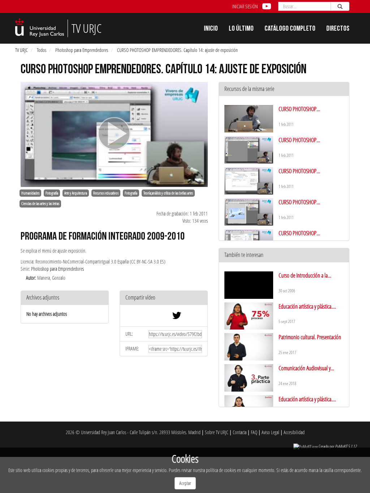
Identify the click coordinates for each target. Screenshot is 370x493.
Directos (337, 29)
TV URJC (21, 50)
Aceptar (185, 483)
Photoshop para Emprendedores (81, 50)
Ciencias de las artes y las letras (40, 203)
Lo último (241, 29)
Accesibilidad (294, 432)
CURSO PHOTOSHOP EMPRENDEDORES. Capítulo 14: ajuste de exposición (177, 50)
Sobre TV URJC (216, 432)
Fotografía (52, 193)
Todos (41, 50)
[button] (163, 298)
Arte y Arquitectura (75, 193)
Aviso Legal (270, 432)
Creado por (338, 446)
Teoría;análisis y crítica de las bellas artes (168, 193)
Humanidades (30, 193)
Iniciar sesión (245, 6)
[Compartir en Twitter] (176, 317)
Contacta (239, 432)
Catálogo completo (289, 29)
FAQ (254, 432)
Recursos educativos (106, 193)
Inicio (211, 29)
